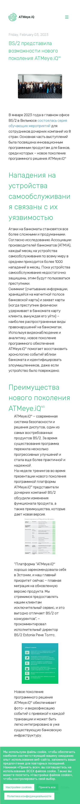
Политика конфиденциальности (29, 796)
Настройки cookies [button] (19, 787)
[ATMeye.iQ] (21, 17)
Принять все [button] (47, 787)
